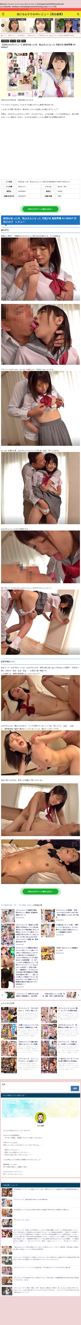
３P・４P (13, 40)
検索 (3, 1084)
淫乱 (19, 40)
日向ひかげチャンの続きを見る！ (40, 209)
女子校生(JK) (5, 40)
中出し (23, 40)
